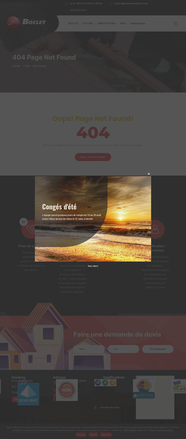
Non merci (93, 266)
